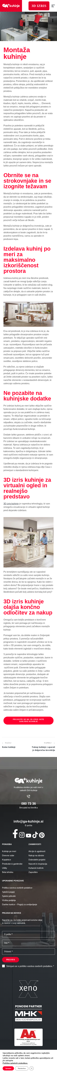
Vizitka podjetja (9, 900)
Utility (4, 868)
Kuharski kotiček (36, 868)
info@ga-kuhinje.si (28, 821)
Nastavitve (22, 1068)
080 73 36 (28, 803)
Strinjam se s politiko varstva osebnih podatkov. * (30, 966)
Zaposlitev (33, 872)
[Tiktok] (35, 835)
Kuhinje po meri (9, 851)
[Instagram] (22, 835)
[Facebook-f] (15, 833)
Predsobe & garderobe (12, 864)
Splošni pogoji (8, 892)
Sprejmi (8, 1068)
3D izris (39, 6)
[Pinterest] (42, 835)
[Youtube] (28, 835)
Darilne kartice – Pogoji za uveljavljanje (19, 904)
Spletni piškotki (9, 896)
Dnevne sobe (8, 855)
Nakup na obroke (36, 855)
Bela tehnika (7, 872)
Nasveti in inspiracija (37, 864)
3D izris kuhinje (11, 503)
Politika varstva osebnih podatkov (17, 888)
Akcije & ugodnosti (36, 851)
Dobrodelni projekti (36, 859)
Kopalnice (6, 859)
